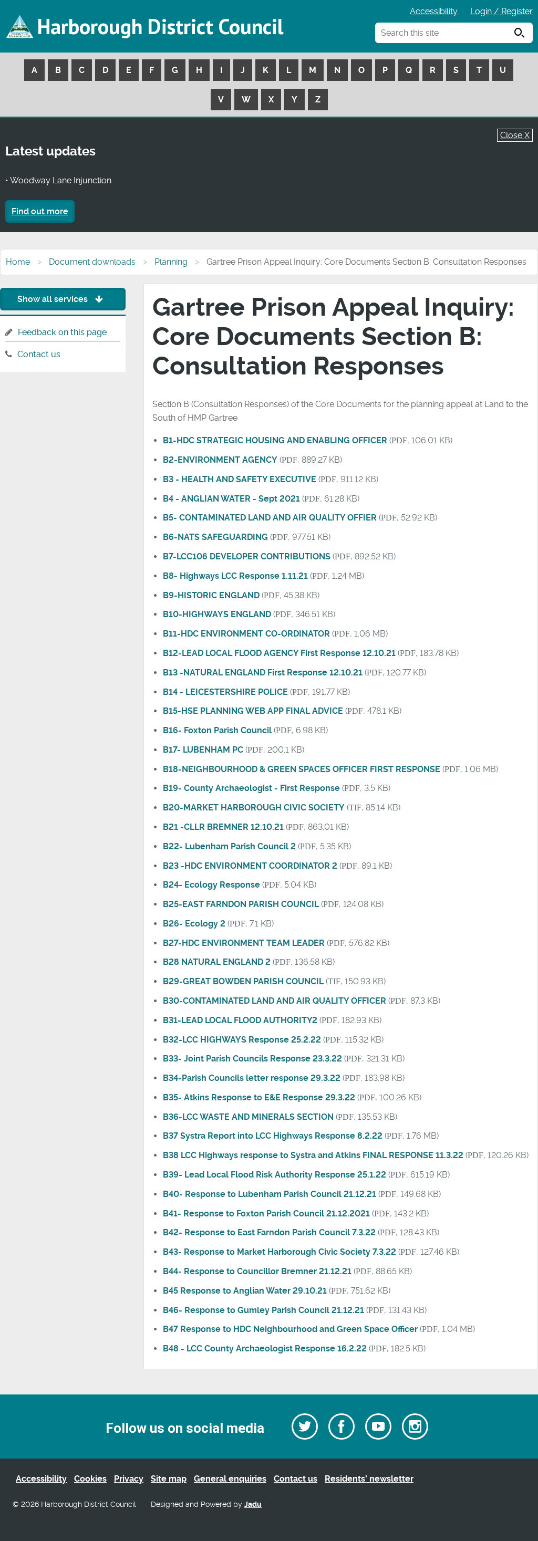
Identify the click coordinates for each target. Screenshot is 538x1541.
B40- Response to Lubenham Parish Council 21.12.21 (269, 1194)
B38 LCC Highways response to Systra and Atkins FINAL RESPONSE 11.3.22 (313, 1155)
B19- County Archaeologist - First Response (251, 788)
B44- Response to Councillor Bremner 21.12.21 (257, 1271)
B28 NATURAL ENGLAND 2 (217, 962)
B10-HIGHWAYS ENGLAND (217, 614)
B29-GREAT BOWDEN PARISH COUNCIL (243, 981)
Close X (515, 135)
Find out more (40, 211)
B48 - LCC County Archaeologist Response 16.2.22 (265, 1348)
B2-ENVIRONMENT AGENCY (220, 460)
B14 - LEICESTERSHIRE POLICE (225, 692)
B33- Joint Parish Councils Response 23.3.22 (252, 1059)
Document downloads (92, 262)
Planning (171, 262)
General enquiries (230, 1479)
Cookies (90, 1479)
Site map (169, 1479)
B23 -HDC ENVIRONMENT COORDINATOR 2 (250, 866)
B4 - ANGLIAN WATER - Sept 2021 (231, 499)
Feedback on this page (62, 332)
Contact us (38, 354)
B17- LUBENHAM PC (203, 750)
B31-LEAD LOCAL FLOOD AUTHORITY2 (240, 1020)
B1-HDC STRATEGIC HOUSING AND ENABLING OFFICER (275, 440)
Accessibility (434, 11)
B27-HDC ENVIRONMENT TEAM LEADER (244, 943)
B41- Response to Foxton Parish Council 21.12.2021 (266, 1214)
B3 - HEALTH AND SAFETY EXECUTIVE (239, 479)
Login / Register (501, 11)
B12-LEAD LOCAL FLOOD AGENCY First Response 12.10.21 (279, 653)
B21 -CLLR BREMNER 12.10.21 (223, 827)
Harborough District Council (160, 26)
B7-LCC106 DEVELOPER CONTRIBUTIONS (246, 556)
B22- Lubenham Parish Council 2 (229, 846)
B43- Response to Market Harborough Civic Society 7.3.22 (279, 1252)
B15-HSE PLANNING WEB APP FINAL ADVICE (253, 711)
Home (18, 262)
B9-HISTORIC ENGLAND (211, 595)
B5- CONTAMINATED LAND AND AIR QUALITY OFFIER (270, 518)
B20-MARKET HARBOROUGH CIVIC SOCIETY (254, 808)
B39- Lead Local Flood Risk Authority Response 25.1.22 (274, 1175)
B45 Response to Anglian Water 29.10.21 (245, 1291)
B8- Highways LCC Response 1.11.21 (235, 576)
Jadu (253, 1504)
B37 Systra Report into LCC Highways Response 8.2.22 (272, 1136)
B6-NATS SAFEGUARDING (215, 537)
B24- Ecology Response (211, 885)
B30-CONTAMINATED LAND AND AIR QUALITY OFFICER (274, 1001)
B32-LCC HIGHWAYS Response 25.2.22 (242, 1040)
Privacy (128, 1479)
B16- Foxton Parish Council (217, 730)
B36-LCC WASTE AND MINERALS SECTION (248, 1117)
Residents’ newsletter (369, 1479)
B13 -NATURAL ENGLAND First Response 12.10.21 (263, 673)
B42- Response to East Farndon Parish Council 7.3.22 (269, 1232)
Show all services (53, 299)
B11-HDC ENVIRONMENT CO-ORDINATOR (246, 634)
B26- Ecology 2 (194, 924)
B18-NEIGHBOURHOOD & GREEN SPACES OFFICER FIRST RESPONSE (301, 769)
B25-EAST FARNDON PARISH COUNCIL (241, 904)
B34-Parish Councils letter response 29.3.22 (251, 1078)
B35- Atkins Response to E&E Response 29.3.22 (259, 1097)
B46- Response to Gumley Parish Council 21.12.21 (263, 1310)
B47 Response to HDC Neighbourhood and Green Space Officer (290, 1329)
